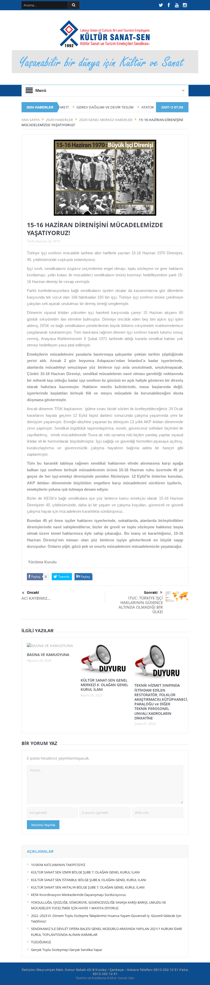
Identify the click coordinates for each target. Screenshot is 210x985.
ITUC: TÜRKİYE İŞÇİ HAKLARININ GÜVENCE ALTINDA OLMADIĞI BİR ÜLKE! (141, 604)
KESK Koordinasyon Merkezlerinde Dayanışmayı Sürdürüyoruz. (79, 894)
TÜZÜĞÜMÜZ (41, 942)
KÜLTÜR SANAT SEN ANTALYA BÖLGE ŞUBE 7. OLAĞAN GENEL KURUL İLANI (88, 887)
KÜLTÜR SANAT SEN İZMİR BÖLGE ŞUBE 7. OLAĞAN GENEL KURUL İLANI (85, 872)
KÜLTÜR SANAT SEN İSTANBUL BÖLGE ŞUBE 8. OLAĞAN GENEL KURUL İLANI (88, 880)
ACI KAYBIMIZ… (36, 598)
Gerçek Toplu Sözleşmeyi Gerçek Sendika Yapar (66, 949)
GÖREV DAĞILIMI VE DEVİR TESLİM (83, 107)
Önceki (33, 592)
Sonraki (151, 592)
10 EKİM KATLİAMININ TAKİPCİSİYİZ (58, 864)
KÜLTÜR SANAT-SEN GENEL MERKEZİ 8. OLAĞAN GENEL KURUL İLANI (104, 685)
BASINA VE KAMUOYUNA (48, 654)
